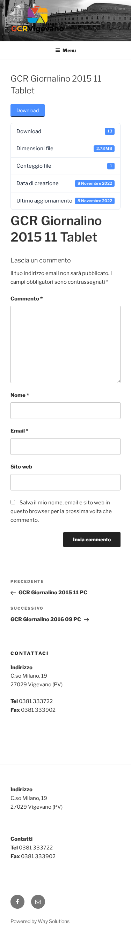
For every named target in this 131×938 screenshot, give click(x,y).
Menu (69, 50)
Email (19, 431)
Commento (26, 299)
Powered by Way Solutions (40, 921)
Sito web (21, 467)
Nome (19, 395)
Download (27, 110)
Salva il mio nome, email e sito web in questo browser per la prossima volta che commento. (61, 511)
